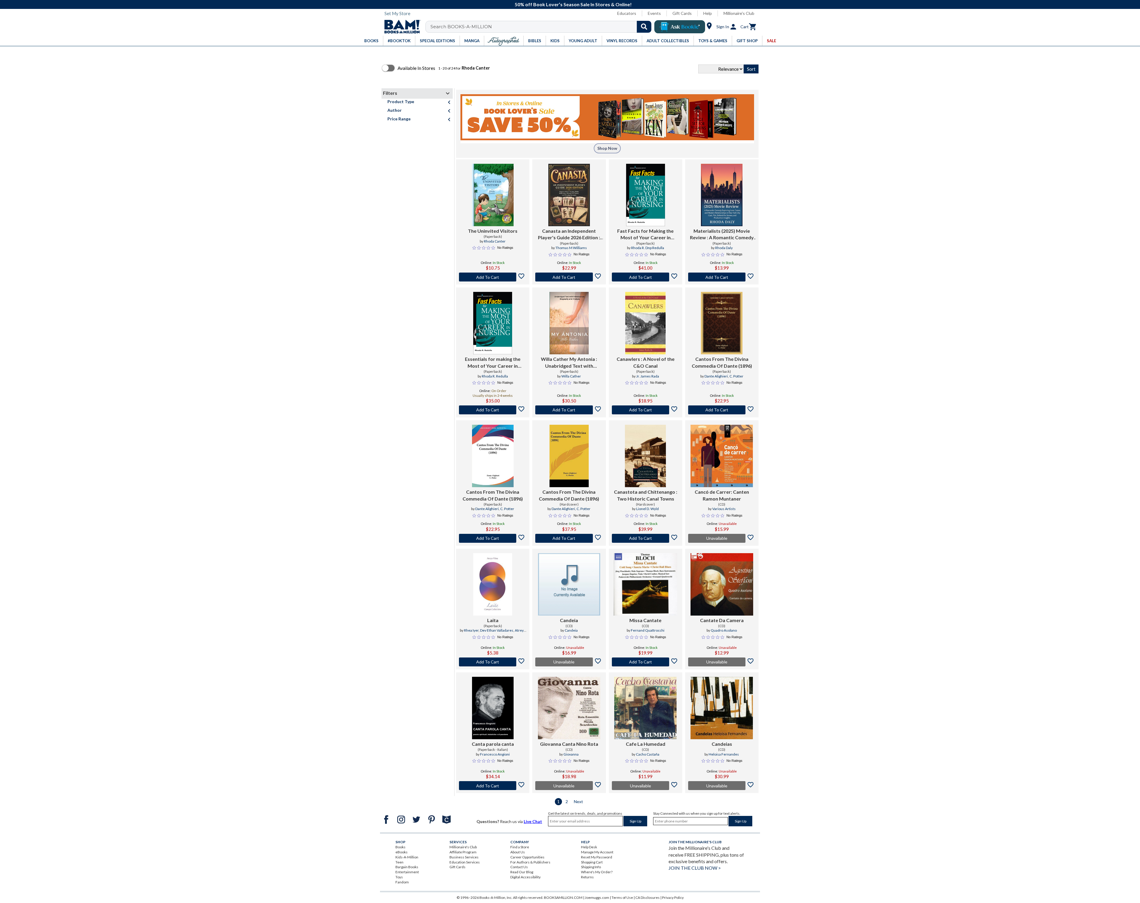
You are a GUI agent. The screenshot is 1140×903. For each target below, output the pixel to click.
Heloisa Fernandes (724, 754)
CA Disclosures (647, 897)
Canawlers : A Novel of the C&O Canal (645, 362)
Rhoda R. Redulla (495, 376)
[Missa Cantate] (645, 584)
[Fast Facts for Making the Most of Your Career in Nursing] (645, 195)
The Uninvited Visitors (492, 231)
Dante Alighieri (716, 376)
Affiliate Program (462, 852)
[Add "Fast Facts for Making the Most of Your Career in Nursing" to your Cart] (645, 277)
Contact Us (519, 867)
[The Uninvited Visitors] (493, 195)
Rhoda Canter (495, 241)
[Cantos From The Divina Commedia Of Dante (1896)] (721, 323)
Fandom (402, 882)
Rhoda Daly (724, 248)
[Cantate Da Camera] (722, 584)
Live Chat (533, 821)
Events (654, 13)
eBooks (401, 852)
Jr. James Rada (647, 376)
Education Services (464, 862)
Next (578, 801)
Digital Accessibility (525, 877)
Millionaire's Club (738, 13)
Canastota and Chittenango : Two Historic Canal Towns (645, 495)
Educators (626, 13)
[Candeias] (721, 708)
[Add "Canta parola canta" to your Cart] (492, 785)
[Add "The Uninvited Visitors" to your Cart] (492, 277)
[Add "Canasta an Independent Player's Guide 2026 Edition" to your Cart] (569, 277)
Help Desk (589, 847)
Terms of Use (622, 897)
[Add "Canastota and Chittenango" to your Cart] (645, 538)
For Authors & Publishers (530, 862)
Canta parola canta (493, 744)
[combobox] (542, 26)
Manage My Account (597, 852)
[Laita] (493, 584)
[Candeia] (569, 584)
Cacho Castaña (647, 754)
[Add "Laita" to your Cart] (492, 661)
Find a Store (519, 847)
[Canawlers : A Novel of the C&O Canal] (645, 323)
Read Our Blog (521, 872)
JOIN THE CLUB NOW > (695, 868)
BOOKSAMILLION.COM (563, 897)
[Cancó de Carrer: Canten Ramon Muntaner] (721, 456)
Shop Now (607, 148)
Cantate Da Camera (722, 620)
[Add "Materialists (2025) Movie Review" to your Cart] (722, 277)
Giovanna (571, 754)
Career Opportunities (527, 857)
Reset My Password (596, 857)
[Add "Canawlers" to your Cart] (645, 409)
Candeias (722, 744)
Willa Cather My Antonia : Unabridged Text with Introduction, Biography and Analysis (569, 362)
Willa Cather (571, 376)
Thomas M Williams (571, 248)
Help (707, 13)
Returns (587, 877)
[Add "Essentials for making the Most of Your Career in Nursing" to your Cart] (492, 409)
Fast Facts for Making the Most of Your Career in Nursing (645, 234)
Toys (399, 877)
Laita (492, 620)
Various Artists (724, 508)
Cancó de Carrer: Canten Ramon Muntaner (722, 495)
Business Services (464, 857)
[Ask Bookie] (679, 26)
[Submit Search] (644, 27)
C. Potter (736, 376)
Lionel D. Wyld (647, 508)
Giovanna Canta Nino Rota (569, 744)
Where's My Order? (596, 872)
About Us (517, 852)
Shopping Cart (592, 862)
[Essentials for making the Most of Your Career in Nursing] (493, 323)
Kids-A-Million (406, 857)
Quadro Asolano (724, 630)
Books (400, 847)
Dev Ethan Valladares (496, 630)
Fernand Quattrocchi (647, 630)
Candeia (569, 620)
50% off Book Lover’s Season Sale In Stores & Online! (573, 4)
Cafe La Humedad (645, 744)
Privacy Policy (673, 897)
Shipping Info (591, 867)
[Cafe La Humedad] (645, 708)
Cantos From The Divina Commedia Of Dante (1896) (722, 362)
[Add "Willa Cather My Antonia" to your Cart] (569, 409)
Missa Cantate (645, 620)
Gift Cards (682, 13)
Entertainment (407, 872)
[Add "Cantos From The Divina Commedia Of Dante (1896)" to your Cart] (722, 409)
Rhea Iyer (471, 630)
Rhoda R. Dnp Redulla (647, 248)
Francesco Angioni (495, 754)
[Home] (400, 27)
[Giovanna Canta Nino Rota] (569, 708)
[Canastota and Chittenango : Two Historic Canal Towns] (645, 456)
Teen (399, 862)
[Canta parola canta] (493, 708)
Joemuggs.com (597, 897)
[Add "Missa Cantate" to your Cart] (645, 661)
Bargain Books (406, 867)
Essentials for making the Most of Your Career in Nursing (492, 362)
